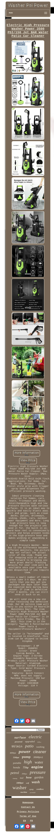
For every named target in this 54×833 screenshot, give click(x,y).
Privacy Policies (28, 812)
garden (38, 777)
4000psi (13, 753)
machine (23, 792)
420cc (39, 742)
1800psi (19, 783)
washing (40, 747)
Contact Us (28, 807)
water (39, 762)
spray (31, 789)
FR (31, 821)
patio (29, 746)
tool (21, 778)
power (24, 751)
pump (26, 757)
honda (16, 767)
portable (17, 763)
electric (35, 736)
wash (36, 782)
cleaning (15, 778)
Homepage (28, 802)
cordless (40, 789)
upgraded (30, 741)
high (28, 761)
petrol (15, 773)
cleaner (39, 752)
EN (24, 821)
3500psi (38, 757)
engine (37, 767)
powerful (32, 792)
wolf (27, 783)
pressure (38, 772)
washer (19, 787)
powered (18, 742)
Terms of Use (28, 816)
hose (29, 777)
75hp (26, 767)
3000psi (24, 774)
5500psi (16, 757)
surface (20, 737)
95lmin (16, 746)
